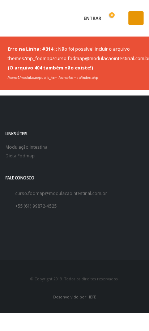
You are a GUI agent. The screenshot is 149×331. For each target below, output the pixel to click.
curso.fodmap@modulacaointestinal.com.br (61, 193)
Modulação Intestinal (26, 147)
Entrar (91, 18)
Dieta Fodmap (20, 155)
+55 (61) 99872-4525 (36, 206)
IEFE (92, 297)
